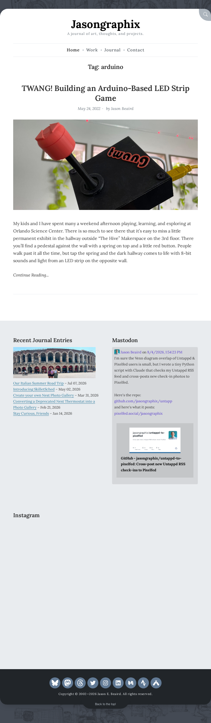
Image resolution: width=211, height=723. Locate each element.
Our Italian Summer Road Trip (38, 383)
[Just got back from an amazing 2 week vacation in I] (34, 585)
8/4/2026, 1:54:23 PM (164, 352)
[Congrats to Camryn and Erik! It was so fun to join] (34, 560)
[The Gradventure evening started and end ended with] (34, 637)
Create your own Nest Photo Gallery (43, 395)
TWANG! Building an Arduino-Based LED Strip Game (106, 93)
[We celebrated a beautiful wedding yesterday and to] (78, 533)
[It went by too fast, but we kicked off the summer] (34, 612)
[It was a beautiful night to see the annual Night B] (78, 585)
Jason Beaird (122, 108)
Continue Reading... (31, 275)
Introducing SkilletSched (34, 389)
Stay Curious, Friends (31, 413)
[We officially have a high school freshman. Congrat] (78, 612)
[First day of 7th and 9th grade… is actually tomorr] (34, 533)
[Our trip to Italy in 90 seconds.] (78, 560)
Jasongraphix (105, 24)
